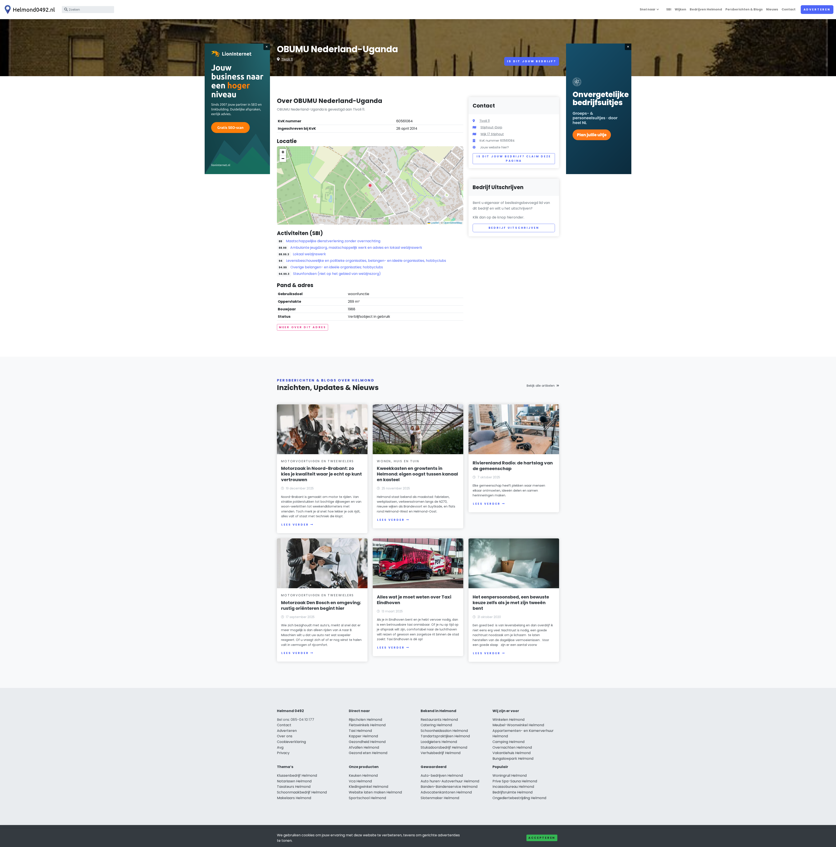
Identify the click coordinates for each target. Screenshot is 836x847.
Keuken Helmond (363, 775)
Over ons (284, 736)
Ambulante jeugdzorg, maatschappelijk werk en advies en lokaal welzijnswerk (356, 247)
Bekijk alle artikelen (541, 385)
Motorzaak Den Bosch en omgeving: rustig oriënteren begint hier (321, 605)
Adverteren (817, 9)
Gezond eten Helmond (368, 752)
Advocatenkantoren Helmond (446, 792)
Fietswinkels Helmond (367, 725)
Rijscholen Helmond (365, 719)
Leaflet (434, 222)
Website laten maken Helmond (375, 792)
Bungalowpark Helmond (512, 758)
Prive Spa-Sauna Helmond (514, 781)
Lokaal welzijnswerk (309, 254)
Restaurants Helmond (439, 719)
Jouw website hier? (494, 147)
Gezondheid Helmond (367, 741)
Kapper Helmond (363, 736)
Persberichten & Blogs (744, 9)
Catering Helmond (436, 725)
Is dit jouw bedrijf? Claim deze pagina (514, 159)
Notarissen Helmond (294, 781)
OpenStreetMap (452, 222)
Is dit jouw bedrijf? (531, 61)
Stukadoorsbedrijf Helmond (444, 747)
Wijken (680, 9)
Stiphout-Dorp (491, 127)
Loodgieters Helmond (439, 741)
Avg (280, 747)
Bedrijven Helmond (706, 9)
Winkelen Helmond (508, 719)
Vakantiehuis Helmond (511, 752)
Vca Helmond (360, 781)
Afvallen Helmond (364, 747)
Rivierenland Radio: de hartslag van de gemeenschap (513, 466)
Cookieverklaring (291, 741)
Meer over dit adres (302, 327)
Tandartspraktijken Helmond (445, 736)
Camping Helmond (508, 741)
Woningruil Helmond (509, 775)
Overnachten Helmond (512, 747)
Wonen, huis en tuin (398, 461)
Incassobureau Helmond (513, 786)
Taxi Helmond (360, 730)
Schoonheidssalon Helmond (444, 730)
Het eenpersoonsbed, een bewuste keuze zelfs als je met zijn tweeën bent (511, 602)
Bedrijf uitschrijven (514, 228)
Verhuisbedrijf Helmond (440, 752)
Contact (789, 9)
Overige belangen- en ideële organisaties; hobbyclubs (336, 267)
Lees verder (295, 524)
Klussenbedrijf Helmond (297, 775)
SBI (668, 9)
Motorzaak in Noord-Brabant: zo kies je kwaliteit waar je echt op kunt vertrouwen (321, 474)
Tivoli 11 (287, 59)
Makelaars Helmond (294, 797)
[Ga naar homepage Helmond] (29, 9)
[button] (370, 185)
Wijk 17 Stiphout (492, 134)
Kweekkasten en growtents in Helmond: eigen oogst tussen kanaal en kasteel (417, 474)
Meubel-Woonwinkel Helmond (518, 725)
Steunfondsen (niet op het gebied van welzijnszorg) (337, 273)
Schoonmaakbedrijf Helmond (302, 792)
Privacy (283, 752)
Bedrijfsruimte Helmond (512, 792)
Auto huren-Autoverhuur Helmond (450, 781)
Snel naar (648, 9)
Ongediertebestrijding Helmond (519, 797)
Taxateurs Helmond (293, 786)
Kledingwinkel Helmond (368, 786)
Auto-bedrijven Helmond (442, 775)
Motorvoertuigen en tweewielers (317, 461)
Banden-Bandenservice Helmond (449, 786)
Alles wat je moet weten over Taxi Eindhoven (414, 600)
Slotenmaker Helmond (440, 797)
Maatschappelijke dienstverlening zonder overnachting (333, 241)
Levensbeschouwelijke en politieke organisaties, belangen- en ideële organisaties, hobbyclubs (366, 260)
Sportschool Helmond (367, 797)
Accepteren (541, 838)
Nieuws (772, 9)
